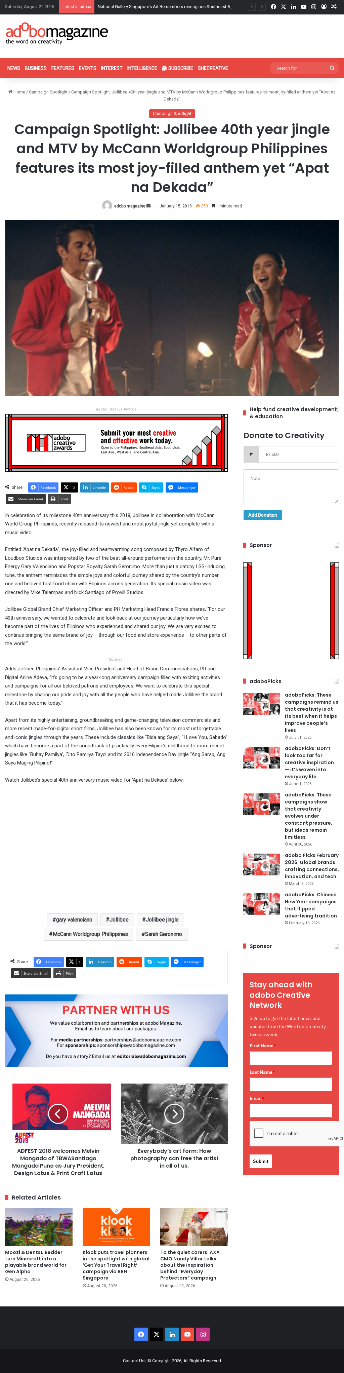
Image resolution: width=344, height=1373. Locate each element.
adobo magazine (129, 206)
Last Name (262, 1072)
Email (257, 1098)
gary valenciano (74, 919)
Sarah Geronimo (163, 934)
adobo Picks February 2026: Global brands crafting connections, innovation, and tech (312, 866)
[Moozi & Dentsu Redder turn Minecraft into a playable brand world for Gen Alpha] (39, 1227)
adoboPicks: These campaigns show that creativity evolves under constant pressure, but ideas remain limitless (308, 815)
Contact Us (133, 1360)
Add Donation (262, 515)
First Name (263, 1046)
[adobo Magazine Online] (57, 33)
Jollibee (119, 919)
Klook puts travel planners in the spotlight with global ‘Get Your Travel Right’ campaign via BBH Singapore (116, 1265)
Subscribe (180, 68)
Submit (260, 1161)
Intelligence (142, 68)
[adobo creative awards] (116, 442)
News (13, 68)
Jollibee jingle (162, 919)
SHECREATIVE (213, 68)
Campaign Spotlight (48, 91)
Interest (112, 68)
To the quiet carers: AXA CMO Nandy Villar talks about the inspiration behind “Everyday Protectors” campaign (190, 1265)
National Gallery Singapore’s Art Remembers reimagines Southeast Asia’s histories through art (188, 6)
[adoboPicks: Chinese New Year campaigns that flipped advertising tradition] (261, 903)
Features (62, 68)
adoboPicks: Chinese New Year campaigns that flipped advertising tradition (311, 905)
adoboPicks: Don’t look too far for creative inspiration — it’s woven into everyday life (309, 762)
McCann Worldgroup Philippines (90, 934)
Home (18, 91)
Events (87, 68)
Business (36, 68)
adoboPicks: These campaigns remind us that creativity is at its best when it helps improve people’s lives (311, 713)
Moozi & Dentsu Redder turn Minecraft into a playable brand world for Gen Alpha (36, 1262)
